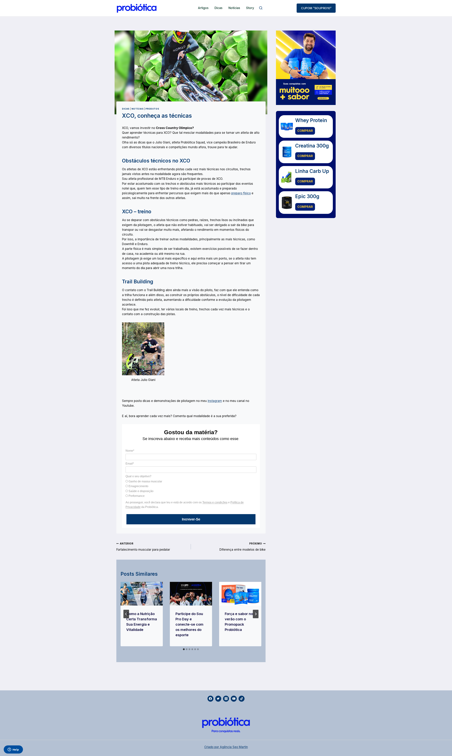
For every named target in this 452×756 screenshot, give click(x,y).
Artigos (203, 8)
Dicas (218, 8)
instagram (215, 401)
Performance (136, 495)
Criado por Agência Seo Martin (226, 747)
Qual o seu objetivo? (138, 476)
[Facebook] (210, 699)
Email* (130, 463)
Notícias (234, 8)
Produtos (152, 108)
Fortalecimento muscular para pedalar (143, 547)
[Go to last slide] (126, 614)
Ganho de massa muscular (145, 481)
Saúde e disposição (140, 491)
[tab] (184, 649)
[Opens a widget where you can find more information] (13, 749)
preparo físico (241, 193)
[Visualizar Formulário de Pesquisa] (260, 8)
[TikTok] (242, 699)
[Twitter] (218, 699)
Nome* (130, 450)
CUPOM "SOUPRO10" (316, 8)
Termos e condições (214, 502)
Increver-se (191, 519)
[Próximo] (255, 614)
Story (250, 8)
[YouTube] (234, 699)
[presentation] (142, 594)
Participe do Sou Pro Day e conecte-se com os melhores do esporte (189, 624)
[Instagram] (226, 699)
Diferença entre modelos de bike (242, 547)
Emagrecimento (138, 486)
